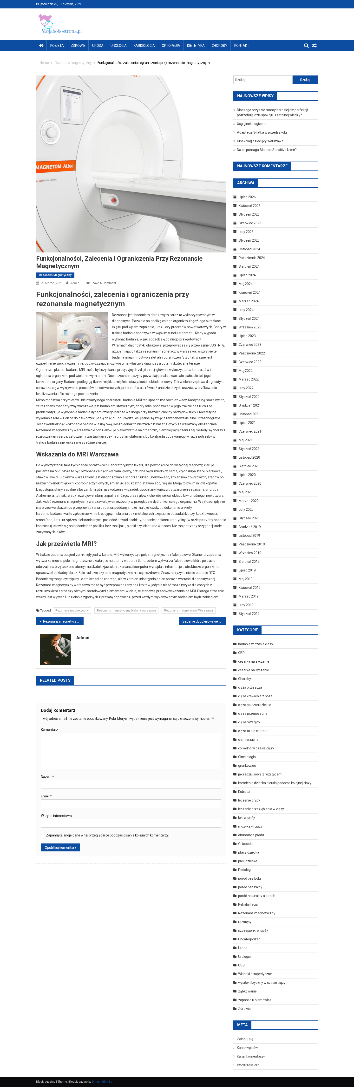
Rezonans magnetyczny (55, 275)
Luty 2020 (246, 509)
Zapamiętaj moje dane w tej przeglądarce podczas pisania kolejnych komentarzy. (107, 835)
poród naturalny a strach (256, 896)
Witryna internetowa (56, 816)
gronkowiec (247, 766)
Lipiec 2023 (247, 336)
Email (46, 796)
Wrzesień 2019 (250, 553)
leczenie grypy (249, 800)
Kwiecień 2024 (250, 292)
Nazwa (47, 777)
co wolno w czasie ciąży (256, 748)
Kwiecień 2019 (250, 588)
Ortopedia (171, 46)
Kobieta (57, 46)
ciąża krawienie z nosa (255, 696)
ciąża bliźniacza (250, 687)
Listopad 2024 (249, 249)
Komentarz (49, 730)
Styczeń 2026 (249, 214)
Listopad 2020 (249, 457)
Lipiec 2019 (247, 570)
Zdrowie (78, 46)
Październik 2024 (252, 258)
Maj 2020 (246, 492)
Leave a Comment (103, 283)
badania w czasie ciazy (255, 644)
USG (241, 965)
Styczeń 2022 (249, 397)
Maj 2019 (246, 579)
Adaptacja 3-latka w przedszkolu (262, 132)
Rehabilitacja (248, 904)
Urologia (119, 46)
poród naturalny (250, 887)
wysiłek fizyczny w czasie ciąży (261, 983)
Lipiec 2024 (247, 275)
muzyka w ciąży (250, 826)
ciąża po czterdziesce (254, 705)
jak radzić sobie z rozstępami (260, 774)
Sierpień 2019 (249, 562)
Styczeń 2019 (249, 614)
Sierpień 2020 (249, 466)
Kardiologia (144, 46)
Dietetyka (196, 46)
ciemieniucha (248, 739)
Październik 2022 (252, 353)
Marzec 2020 (249, 501)
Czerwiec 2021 (250, 431)
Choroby (219, 46)
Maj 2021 (246, 440)
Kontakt (241, 46)
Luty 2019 (246, 605)
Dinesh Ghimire (102, 1081)
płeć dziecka (247, 861)
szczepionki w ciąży (253, 930)
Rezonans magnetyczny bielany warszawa (126, 610)
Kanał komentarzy (251, 1056)
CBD (241, 653)
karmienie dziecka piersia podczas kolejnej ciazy (274, 783)
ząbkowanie (247, 991)
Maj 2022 (246, 371)
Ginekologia (247, 757)
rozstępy (244, 922)
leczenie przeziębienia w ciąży (261, 809)
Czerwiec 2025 (250, 223)
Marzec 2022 (249, 379)
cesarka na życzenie (253, 670)
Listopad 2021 (249, 414)
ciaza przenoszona (252, 713)
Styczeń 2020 (249, 518)
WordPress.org (248, 1065)
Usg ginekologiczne (251, 124)
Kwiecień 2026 (250, 206)
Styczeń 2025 (249, 240)
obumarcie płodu (251, 835)
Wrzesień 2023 (250, 327)
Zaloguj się (245, 1039)
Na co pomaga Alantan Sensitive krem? (267, 150)
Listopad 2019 (249, 535)
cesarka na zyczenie (253, 661)
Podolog (244, 870)
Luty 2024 (246, 310)
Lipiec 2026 (247, 197)
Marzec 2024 (249, 301)
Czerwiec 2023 (250, 344)
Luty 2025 (246, 232)
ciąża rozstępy (249, 722)
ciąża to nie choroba (253, 731)
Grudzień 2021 (250, 405)
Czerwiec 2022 (250, 362)
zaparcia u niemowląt (254, 1000)
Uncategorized (249, 939)
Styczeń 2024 (249, 318)
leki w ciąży (246, 818)
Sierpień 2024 (249, 266)
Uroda (98, 46)
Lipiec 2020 (247, 475)
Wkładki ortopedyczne (255, 974)
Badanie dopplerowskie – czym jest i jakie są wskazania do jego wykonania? (204, 621)
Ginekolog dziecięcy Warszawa (260, 141)
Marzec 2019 (249, 596)
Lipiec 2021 (247, 423)
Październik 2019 (252, 544)
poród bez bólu (249, 878)
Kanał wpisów (247, 1048)
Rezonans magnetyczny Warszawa (188, 610)
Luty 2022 (246, 388)
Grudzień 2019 (250, 527)
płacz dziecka (248, 852)
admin (74, 283)
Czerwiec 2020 (250, 483)
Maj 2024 (246, 284)
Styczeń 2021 (249, 449)
